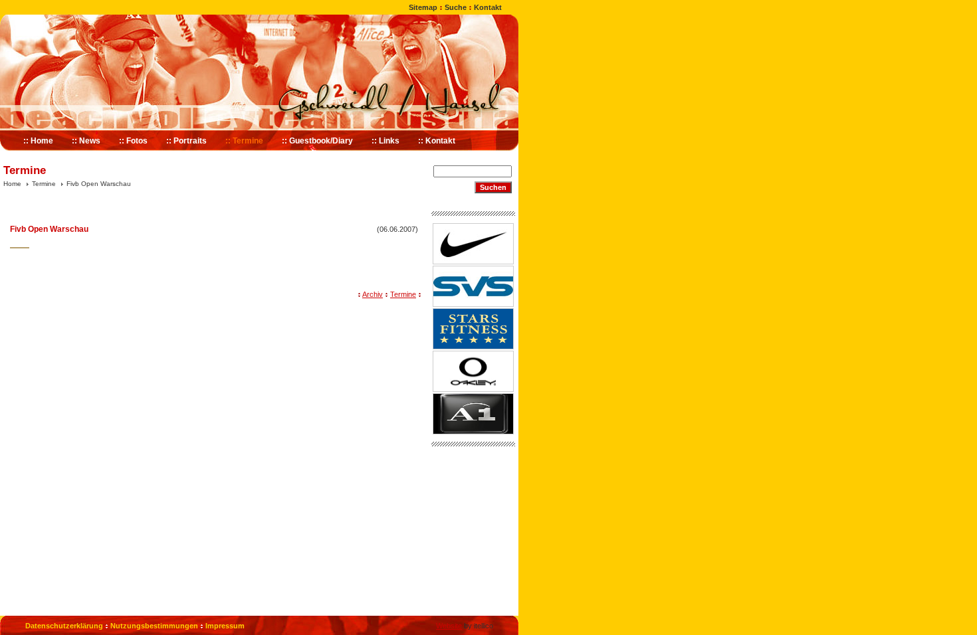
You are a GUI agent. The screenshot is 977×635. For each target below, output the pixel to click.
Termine (44, 183)
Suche (456, 7)
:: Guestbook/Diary (317, 140)
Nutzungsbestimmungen (154, 626)
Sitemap (423, 7)
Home (12, 183)
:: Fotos (133, 140)
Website (449, 626)
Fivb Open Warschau (98, 183)
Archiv (372, 294)
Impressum (225, 626)
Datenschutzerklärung (64, 626)
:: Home (38, 140)
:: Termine (244, 140)
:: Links (385, 140)
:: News (86, 140)
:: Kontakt (436, 140)
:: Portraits (186, 140)
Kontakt (488, 7)
